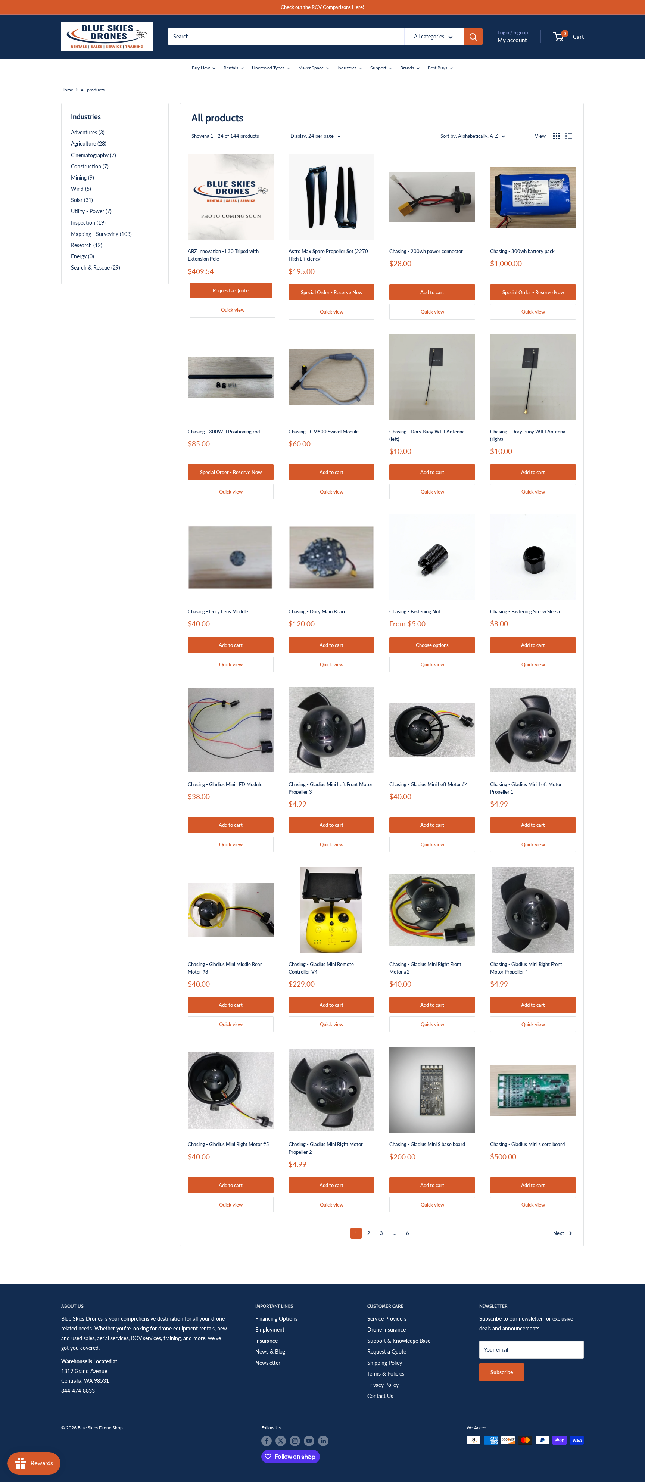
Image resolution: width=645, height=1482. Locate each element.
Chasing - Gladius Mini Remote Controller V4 (321, 968)
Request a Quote (231, 290)
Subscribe (501, 1372)
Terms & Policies (385, 1373)
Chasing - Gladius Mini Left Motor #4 (428, 784)
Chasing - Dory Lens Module (218, 611)
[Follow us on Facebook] (266, 1441)
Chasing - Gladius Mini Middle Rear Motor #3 (225, 968)
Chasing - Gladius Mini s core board (527, 1144)
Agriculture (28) (88, 143)
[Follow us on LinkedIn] (323, 1441)
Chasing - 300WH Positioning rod (224, 432)
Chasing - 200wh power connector (426, 251)
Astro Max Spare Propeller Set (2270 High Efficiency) (328, 255)
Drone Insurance (386, 1329)
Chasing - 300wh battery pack (522, 251)
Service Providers (386, 1319)
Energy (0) (82, 256)
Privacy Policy (383, 1385)
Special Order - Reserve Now (331, 292)
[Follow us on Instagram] (295, 1441)
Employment (269, 1329)
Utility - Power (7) (91, 211)
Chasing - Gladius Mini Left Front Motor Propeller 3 (331, 788)
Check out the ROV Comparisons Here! (322, 7)
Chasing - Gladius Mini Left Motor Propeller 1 (526, 788)
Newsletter (267, 1363)
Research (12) (86, 245)
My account (512, 40)
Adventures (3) (88, 132)
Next (558, 1233)
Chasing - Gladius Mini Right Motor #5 (228, 1144)
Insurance (266, 1341)
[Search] (473, 36)
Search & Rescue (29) (95, 267)
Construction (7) (90, 166)
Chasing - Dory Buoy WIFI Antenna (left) (427, 435)
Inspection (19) (88, 223)
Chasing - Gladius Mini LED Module (225, 784)
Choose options (432, 645)
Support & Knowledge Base (398, 1341)
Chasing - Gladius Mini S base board (427, 1144)
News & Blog (270, 1351)
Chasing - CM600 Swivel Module (324, 432)
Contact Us (380, 1396)
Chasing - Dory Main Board (317, 611)
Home (67, 90)
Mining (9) (82, 177)
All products (93, 90)
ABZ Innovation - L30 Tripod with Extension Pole (223, 255)
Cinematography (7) (93, 155)
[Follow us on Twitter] (280, 1441)
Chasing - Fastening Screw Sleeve (525, 611)
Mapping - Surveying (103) (101, 234)
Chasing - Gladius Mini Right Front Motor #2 (425, 968)
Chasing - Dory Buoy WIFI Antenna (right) (527, 435)
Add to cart (432, 292)
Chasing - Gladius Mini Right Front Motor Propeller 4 (526, 968)
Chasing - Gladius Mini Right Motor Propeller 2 (326, 1148)
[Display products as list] (568, 136)
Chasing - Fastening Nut (414, 611)
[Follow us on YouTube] (309, 1441)
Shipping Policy (384, 1363)
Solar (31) (82, 200)
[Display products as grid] (556, 136)
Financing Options (276, 1319)
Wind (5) (81, 189)
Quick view (232, 310)
